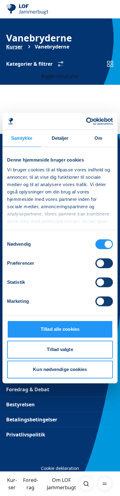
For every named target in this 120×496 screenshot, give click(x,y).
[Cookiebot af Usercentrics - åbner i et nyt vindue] (86, 121)
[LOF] (37, 9)
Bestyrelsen (20, 404)
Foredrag (30, 484)
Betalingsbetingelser (31, 419)
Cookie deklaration (60, 468)
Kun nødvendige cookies (60, 369)
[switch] (104, 263)
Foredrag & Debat (27, 389)
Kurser (12, 484)
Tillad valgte (60, 349)
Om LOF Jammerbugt (61, 484)
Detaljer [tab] (60, 138)
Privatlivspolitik (25, 434)
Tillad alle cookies (60, 329)
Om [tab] (98, 138)
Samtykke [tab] (21, 138)
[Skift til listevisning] (110, 64)
